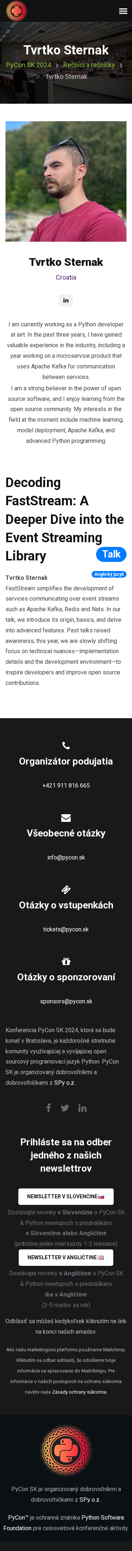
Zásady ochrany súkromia (79, 1392)
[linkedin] (66, 300)
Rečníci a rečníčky (89, 65)
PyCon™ (18, 1517)
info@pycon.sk (66, 857)
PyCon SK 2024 (28, 65)
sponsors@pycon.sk (66, 1001)
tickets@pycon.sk (66, 929)
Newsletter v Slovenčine (62, 1196)
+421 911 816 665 (66, 785)
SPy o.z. (64, 1082)
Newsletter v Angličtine (62, 1257)
